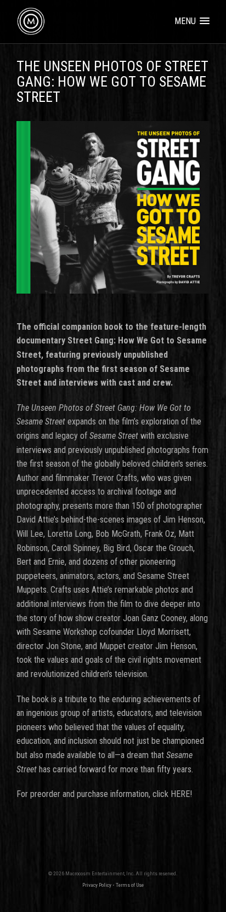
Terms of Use (130, 885)
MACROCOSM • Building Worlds (27, 18)
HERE (180, 794)
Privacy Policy (96, 885)
